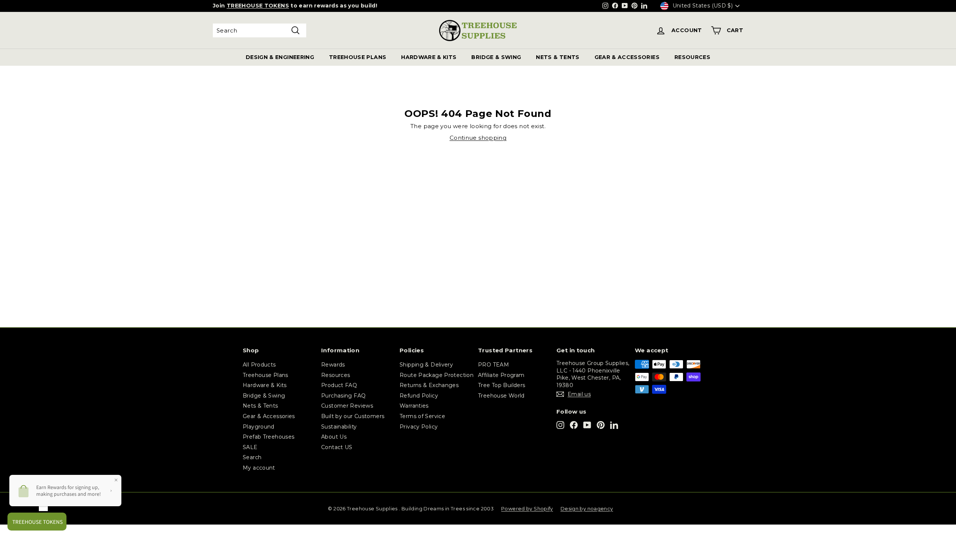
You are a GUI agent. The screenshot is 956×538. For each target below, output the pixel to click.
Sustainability (339, 426)
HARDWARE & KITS (428, 57)
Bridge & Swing (264, 395)
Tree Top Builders (501, 385)
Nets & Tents (260, 405)
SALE (250, 447)
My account (259, 467)
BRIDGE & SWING (496, 57)
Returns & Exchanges (429, 385)
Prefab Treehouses (268, 436)
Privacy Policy (419, 426)
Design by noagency (587, 508)
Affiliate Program (501, 375)
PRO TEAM (493, 364)
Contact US (337, 447)
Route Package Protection (437, 375)
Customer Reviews (347, 405)
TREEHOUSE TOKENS (258, 5)
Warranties (414, 405)
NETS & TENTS (557, 57)
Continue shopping (478, 137)
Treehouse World (501, 395)
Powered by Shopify (527, 508)
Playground (258, 426)
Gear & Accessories (269, 416)
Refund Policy (419, 395)
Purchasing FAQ (343, 395)
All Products (259, 364)
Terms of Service (422, 416)
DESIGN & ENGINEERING (280, 57)
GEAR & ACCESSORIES (627, 57)
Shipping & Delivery (426, 364)
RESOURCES (692, 57)
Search (252, 457)
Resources (335, 375)
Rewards (333, 364)
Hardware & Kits (265, 385)
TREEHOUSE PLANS (357, 57)
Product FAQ (339, 385)
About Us (334, 436)
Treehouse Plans (265, 375)
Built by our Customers (352, 416)
